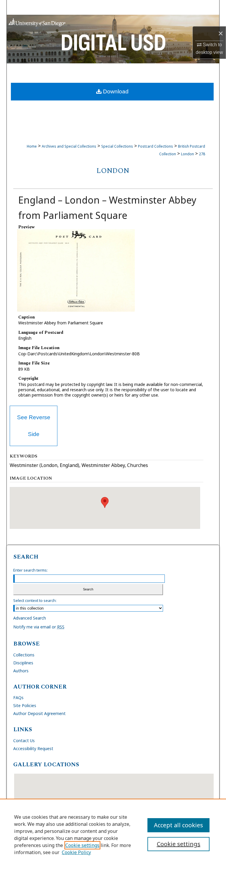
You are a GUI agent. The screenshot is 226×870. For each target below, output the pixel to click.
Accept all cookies (178, 825)
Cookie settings (82, 845)
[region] (113, 834)
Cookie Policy (76, 852)
